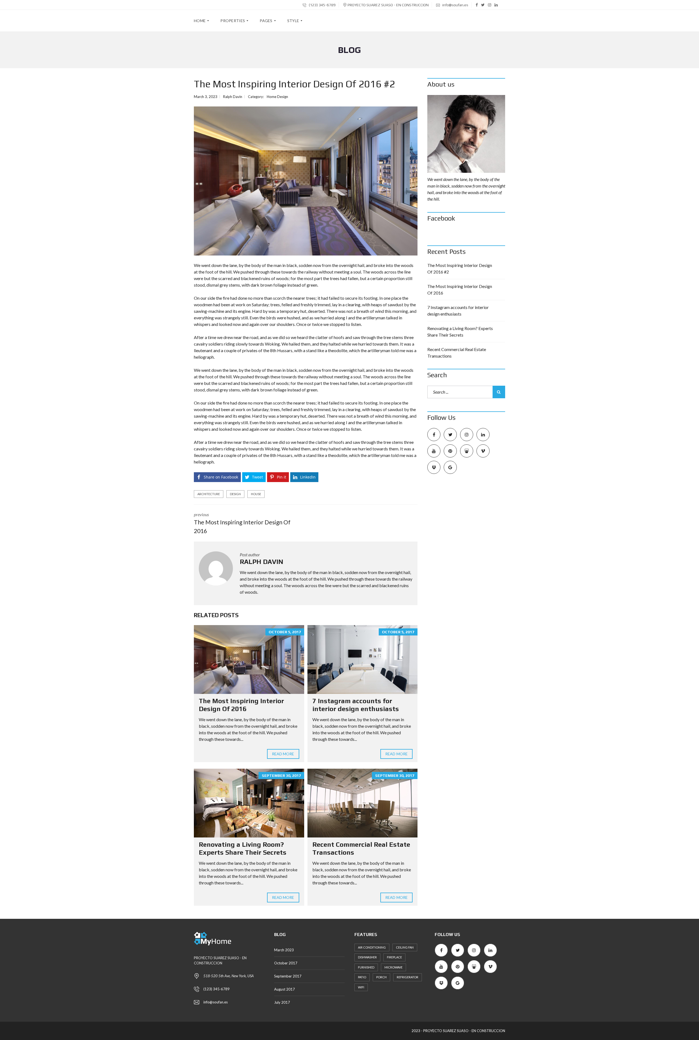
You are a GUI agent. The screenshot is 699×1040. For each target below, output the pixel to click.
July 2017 (282, 1002)
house (256, 494)
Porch (381, 977)
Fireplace (394, 957)
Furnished (366, 967)
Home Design (277, 96)
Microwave (393, 967)
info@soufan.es (455, 5)
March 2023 (284, 950)
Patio (362, 977)
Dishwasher (367, 957)
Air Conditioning (372, 947)
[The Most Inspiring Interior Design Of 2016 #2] (305, 180)
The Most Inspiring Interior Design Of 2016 (241, 704)
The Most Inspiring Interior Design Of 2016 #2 (459, 268)
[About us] (466, 134)
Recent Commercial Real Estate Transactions (456, 352)
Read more (283, 753)
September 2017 (287, 976)
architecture (208, 494)
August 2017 (284, 989)
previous (242, 523)
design (235, 494)
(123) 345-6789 (322, 5)
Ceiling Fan (405, 947)
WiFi (361, 987)
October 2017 (285, 963)
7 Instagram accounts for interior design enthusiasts (355, 704)
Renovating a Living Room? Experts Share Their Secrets (242, 848)
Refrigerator (407, 977)
